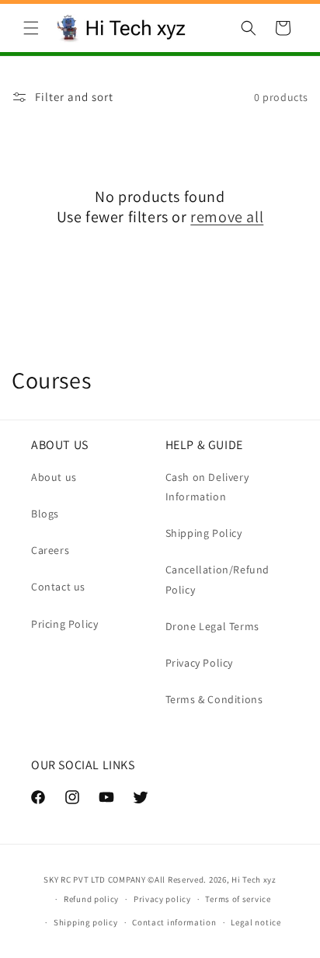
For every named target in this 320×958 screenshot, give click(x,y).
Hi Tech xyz (254, 879)
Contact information (174, 922)
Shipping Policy (203, 533)
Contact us (58, 587)
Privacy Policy (199, 663)
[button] (31, 28)
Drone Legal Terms (212, 626)
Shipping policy (86, 922)
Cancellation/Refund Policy (217, 579)
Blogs (45, 514)
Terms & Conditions (214, 699)
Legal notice (255, 922)
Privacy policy (162, 899)
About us (54, 477)
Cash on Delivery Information (207, 486)
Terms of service (237, 899)
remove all (226, 217)
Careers (50, 550)
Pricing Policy (64, 624)
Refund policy (91, 899)
